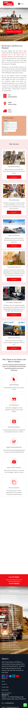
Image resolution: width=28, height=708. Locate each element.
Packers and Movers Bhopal (9, 625)
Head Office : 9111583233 (14, 31)
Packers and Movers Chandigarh (10, 632)
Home (3, 681)
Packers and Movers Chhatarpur (10, 646)
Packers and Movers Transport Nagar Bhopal (14, 649)
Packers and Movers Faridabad (10, 619)
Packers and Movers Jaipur (9, 606)
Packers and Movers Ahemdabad (11, 610)
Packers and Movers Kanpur (9, 629)
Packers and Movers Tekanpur (10, 642)
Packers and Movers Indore (9, 595)
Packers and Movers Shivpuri (9, 631)
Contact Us (4, 684)
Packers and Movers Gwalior (9, 634)
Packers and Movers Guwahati (10, 627)
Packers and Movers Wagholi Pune (11, 647)
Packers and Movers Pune (9, 616)
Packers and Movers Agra (8, 603)
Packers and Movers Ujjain (9, 638)
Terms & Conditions (6, 693)
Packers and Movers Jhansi (9, 614)
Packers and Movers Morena (9, 601)
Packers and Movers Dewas (9, 597)
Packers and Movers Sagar (9, 640)
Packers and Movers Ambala (9, 618)
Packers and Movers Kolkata (9, 636)
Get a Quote (14, 177)
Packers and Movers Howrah (9, 599)
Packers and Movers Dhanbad (10, 604)
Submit (5, 133)
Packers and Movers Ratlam (9, 623)
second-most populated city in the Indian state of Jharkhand (14, 54)
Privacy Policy (5, 687)
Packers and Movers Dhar (9, 612)
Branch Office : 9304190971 (14, 37)
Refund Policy (5, 690)
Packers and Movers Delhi (9, 644)
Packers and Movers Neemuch (10, 608)
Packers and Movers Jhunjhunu (10, 621)
